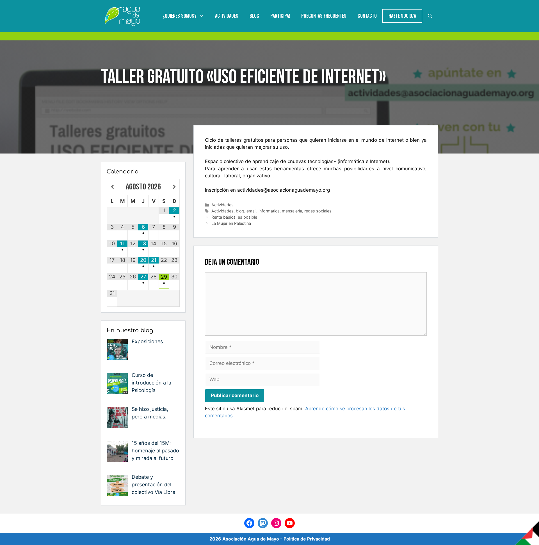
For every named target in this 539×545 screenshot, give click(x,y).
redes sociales (318, 211)
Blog (254, 15)
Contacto (367, 15)
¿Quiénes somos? (180, 15)
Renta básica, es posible (234, 217)
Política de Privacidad (307, 539)
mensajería (292, 211)
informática (269, 211)
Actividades (226, 15)
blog (240, 211)
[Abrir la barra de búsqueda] (430, 16)
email (251, 211)
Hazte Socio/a (402, 15)
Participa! (280, 15)
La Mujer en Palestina (231, 223)
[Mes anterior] (112, 187)
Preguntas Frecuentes (323, 15)
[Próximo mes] (174, 187)
